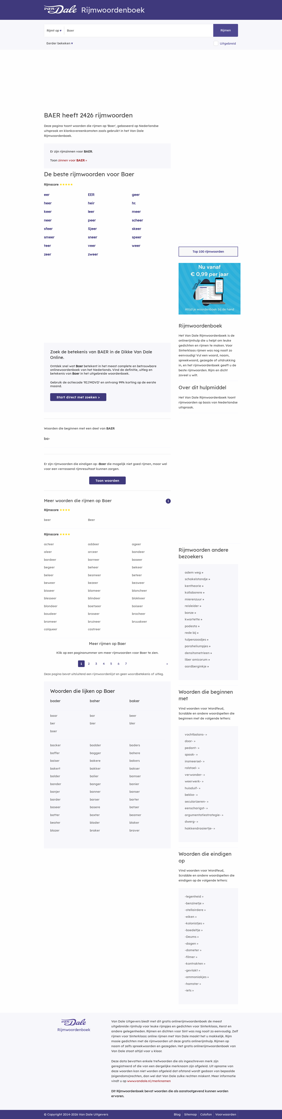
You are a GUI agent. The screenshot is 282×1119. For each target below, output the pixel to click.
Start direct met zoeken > (78, 397)
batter (55, 815)
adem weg (193, 572)
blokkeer (138, 598)
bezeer (93, 583)
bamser (135, 776)
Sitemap (190, 1114)
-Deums (190, 937)
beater (55, 822)
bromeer (50, 621)
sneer (92, 237)
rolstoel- (191, 768)
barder (55, 799)
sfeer (48, 228)
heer (48, 203)
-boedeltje (192, 930)
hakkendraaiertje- (199, 828)
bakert (55, 768)
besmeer (94, 575)
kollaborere (193, 592)
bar (92, 716)
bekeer (137, 567)
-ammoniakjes (195, 977)
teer (47, 245)
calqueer (50, 629)
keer (48, 211)
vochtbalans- (195, 734)
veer (92, 245)
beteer (137, 575)
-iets (188, 990)
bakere (95, 761)
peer (92, 220)
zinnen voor (71, 160)
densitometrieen (197, 653)
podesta (191, 626)
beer (47, 520)
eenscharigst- (195, 808)
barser (95, 799)
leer (91, 211)
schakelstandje (196, 579)
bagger (95, 753)
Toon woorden (107, 481)
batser (134, 807)
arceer (93, 552)
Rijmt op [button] (53, 30)
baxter (95, 815)
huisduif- (191, 788)
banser (134, 792)
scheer (137, 220)
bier (93, 723)
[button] (168, 501)
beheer (93, 567)
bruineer (94, 621)
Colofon (206, 1114)
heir (91, 203)
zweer (93, 254)
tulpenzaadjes (195, 639)
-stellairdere (194, 910)
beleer (48, 575)
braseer (94, 614)
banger (95, 784)
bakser (134, 768)
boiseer (137, 606)
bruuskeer (139, 621)
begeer (49, 567)
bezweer (138, 583)
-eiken (189, 917)
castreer (94, 629)
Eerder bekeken (58, 43)
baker (134, 701)
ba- (47, 438)
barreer (93, 560)
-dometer (192, 950)
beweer (49, 583)
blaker (134, 822)
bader (55, 701)
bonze (189, 613)
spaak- (190, 754)
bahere (134, 753)
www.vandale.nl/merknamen (149, 1081)
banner (95, 792)
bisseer (49, 591)
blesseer (50, 598)
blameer (94, 591)
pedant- (191, 748)
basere (95, 807)
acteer (49, 544)
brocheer (138, 614)
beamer (135, 815)
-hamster (192, 984)
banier (134, 784)
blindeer (94, 598)
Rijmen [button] (225, 30)
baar (53, 716)
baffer (55, 753)
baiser (54, 761)
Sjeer (92, 228)
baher (95, 701)
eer (47, 194)
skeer (136, 228)
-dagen (190, 943)
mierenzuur (193, 599)
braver (134, 830)
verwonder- (194, 775)
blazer (54, 830)
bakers (134, 761)
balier (94, 776)
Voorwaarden (225, 1114)
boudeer (50, 614)
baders (134, 745)
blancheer (139, 591)
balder (55, 776)
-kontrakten (194, 963)
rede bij (190, 633)
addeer (93, 544)
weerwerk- (193, 781)
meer (136, 211)
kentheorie (193, 586)
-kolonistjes (193, 923)
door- (189, 741)
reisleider (192, 606)
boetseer (94, 606)
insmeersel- (193, 761)
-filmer (190, 957)
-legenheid (193, 896)
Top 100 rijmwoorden (208, 251)
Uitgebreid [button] (228, 43)
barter (134, 799)
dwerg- (190, 821)
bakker (95, 768)
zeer (47, 254)
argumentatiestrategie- (203, 815)
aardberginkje (195, 666)
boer (53, 731)
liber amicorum (196, 659)
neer (48, 220)
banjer (55, 792)
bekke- (190, 795)
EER (91, 194)
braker (95, 830)
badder (95, 745)
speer (136, 237)
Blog (177, 1114)
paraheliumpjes (196, 646)
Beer (91, 520)
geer (136, 194)
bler (132, 723)
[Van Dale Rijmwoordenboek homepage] (62, 9)
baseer (137, 560)
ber (52, 723)
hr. (134, 203)
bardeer (50, 560)
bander (55, 784)
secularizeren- (195, 801)
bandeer (138, 552)
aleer (48, 552)
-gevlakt (191, 970)
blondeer (50, 606)
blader (95, 822)
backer (55, 745)
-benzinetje (193, 903)
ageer (136, 544)
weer (136, 245)
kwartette (192, 619)
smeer (49, 237)
